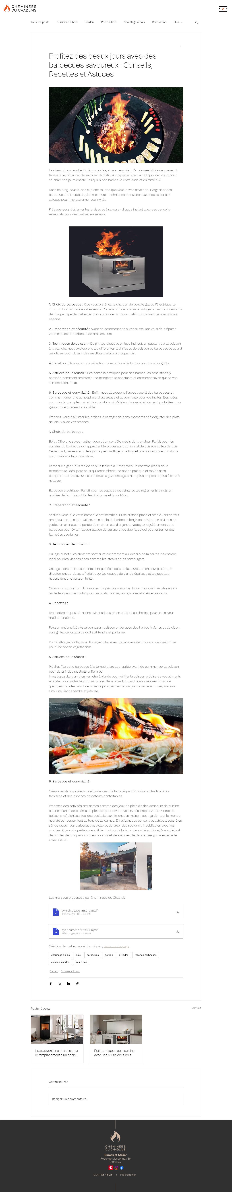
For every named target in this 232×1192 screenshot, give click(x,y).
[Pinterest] (111, 1168)
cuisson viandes (60, 961)
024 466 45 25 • (107, 1175)
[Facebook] (121, 1168)
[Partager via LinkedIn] (68, 983)
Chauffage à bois (134, 22)
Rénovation (159, 22)
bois (78, 954)
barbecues (93, 954)
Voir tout (196, 1007)
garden (109, 954)
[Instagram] (116, 1168)
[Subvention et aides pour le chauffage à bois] (57, 1029)
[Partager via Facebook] (50, 983)
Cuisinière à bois (67, 22)
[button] (223, 9)
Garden (89, 22)
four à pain (82, 961)
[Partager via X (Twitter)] (59, 983)
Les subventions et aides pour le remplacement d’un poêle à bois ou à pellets (56, 1053)
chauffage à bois (60, 954)
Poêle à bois (109, 22)
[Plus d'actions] (181, 46)
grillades (124, 954)
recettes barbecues (146, 954)
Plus (176, 22)
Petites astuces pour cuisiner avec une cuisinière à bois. (114, 1053)
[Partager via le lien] (77, 983)
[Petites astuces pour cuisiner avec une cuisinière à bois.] (116, 1029)
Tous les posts (40, 22)
